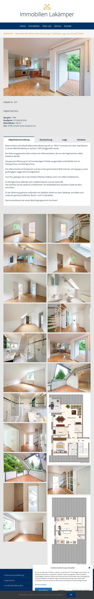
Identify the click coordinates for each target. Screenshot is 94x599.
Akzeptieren (43, 590)
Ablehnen (61, 590)
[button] (89, 568)
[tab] (19, 140)
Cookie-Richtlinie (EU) (14, 585)
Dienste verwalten (40, 584)
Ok (71, 595)
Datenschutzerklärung (14, 575)
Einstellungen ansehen (80, 590)
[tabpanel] (47, 174)
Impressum (10, 580)
